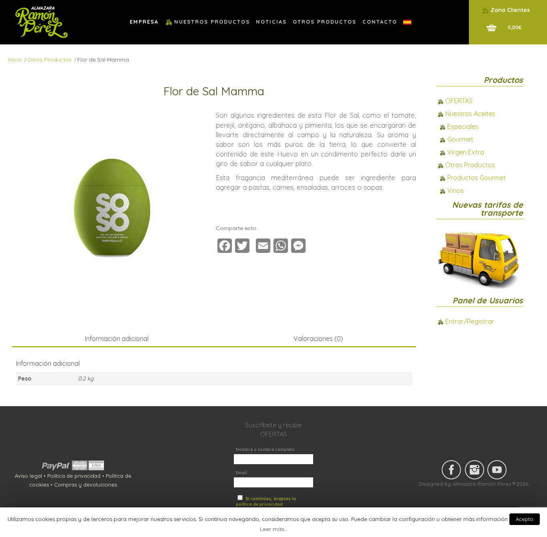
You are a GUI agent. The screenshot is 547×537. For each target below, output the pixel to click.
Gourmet (460, 139)
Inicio (15, 59)
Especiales (463, 126)
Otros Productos (49, 59)
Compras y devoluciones (85, 484)
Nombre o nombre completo (265, 449)
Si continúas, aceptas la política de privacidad (266, 501)
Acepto (524, 519)
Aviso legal (28, 476)
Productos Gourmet (476, 178)
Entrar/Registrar (469, 321)
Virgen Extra (465, 152)
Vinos (455, 190)
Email (241, 472)
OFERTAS (459, 101)
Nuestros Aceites (470, 114)
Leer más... (274, 529)
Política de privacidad (74, 476)
